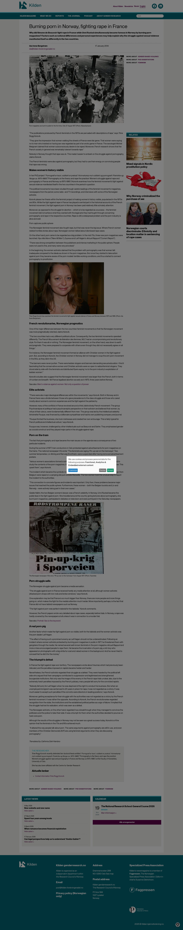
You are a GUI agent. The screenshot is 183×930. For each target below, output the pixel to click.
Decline (102, 470)
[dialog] (91, 465)
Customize (73, 470)
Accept (110, 470)
